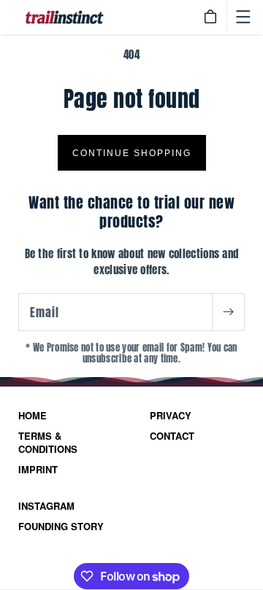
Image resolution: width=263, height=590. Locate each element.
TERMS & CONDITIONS (47, 443)
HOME (32, 415)
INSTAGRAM (46, 506)
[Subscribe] (228, 312)
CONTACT (172, 436)
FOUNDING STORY (61, 526)
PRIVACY (170, 415)
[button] (243, 17)
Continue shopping (131, 153)
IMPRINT (38, 469)
